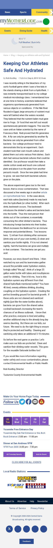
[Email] (35, 529)
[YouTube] (26, 529)
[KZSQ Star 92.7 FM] (14, 485)
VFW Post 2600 (10, 447)
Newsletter (42, 501)
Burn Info (36, 42)
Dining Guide (26, 31)
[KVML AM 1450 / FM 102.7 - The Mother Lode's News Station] (27, 478)
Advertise (21, 501)
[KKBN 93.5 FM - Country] (35, 485)
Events (7, 31)
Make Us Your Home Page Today (21, 396)
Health (44, 31)
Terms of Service (17, 508)
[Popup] (46, 21)
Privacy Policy (37, 508)
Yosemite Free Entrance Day (18, 429)
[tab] (7, 421)
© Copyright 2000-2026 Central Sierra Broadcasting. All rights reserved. (26, 518)
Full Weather (24, 42)
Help (32, 501)
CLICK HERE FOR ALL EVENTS (26, 462)
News (7, 12)
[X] (9, 529)
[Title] (43, 529)
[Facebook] (17, 529)
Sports (23, 12)
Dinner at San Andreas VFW (17, 443)
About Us (9, 501)
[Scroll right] (51, 12)
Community (42, 12)
